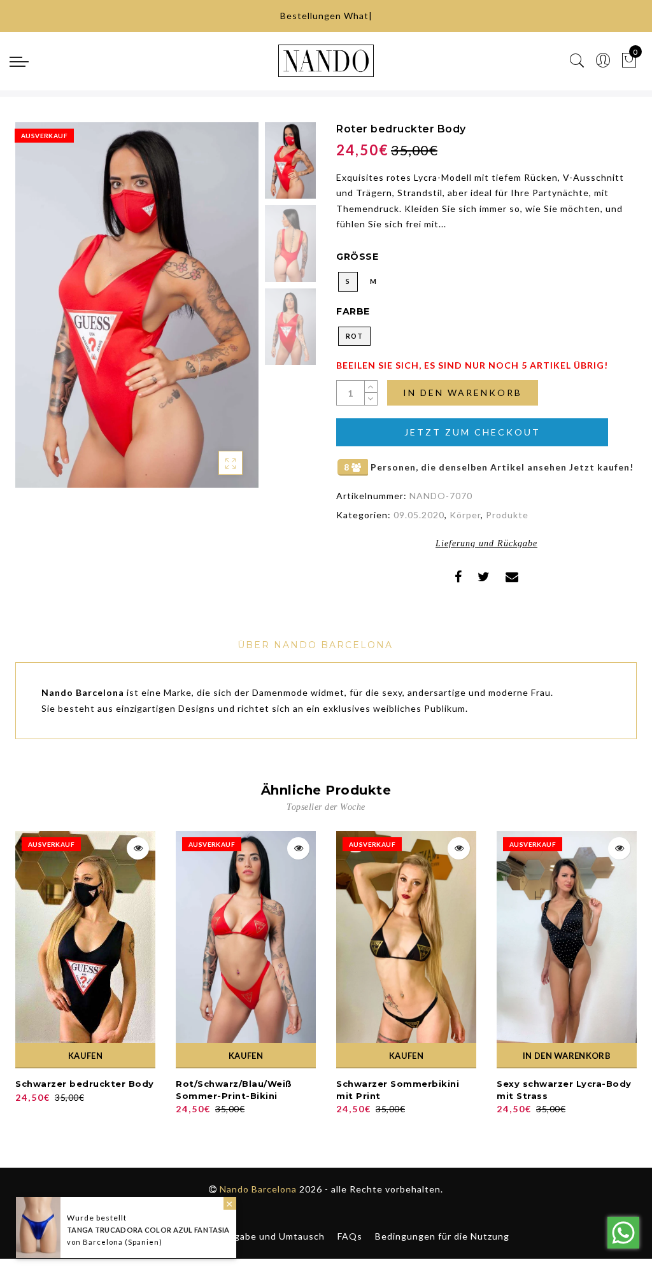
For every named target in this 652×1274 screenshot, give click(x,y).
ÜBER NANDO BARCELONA (315, 645)
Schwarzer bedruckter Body (84, 1084)
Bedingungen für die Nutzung (442, 1236)
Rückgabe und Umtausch (268, 1236)
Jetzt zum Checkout (472, 432)
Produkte (507, 514)
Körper (465, 514)
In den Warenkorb (462, 392)
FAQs (349, 1236)
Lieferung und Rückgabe (486, 543)
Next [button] (219, 312)
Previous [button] (38, 312)
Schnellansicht (138, 848)
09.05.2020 (418, 514)
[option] (137, 305)
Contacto (177, 1236)
